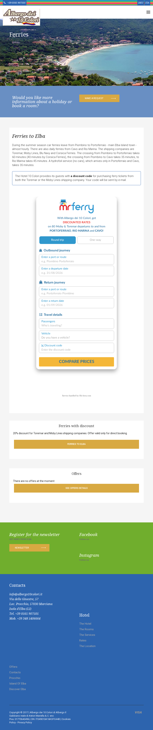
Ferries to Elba (28, 136)
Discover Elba (17, 689)
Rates (82, 640)
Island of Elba (17, 683)
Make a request (94, 98)
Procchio (14, 678)
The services (87, 635)
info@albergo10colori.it (25, 594)
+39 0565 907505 (16, 2)
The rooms (86, 629)
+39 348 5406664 (28, 618)
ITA (147, 2)
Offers (13, 666)
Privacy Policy (25, 722)
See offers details (76, 488)
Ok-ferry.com (85, 395)
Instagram (89, 555)
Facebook (88, 534)
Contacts (15, 672)
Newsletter (22, 547)
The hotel (85, 623)
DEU (140, 2)
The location (87, 646)
